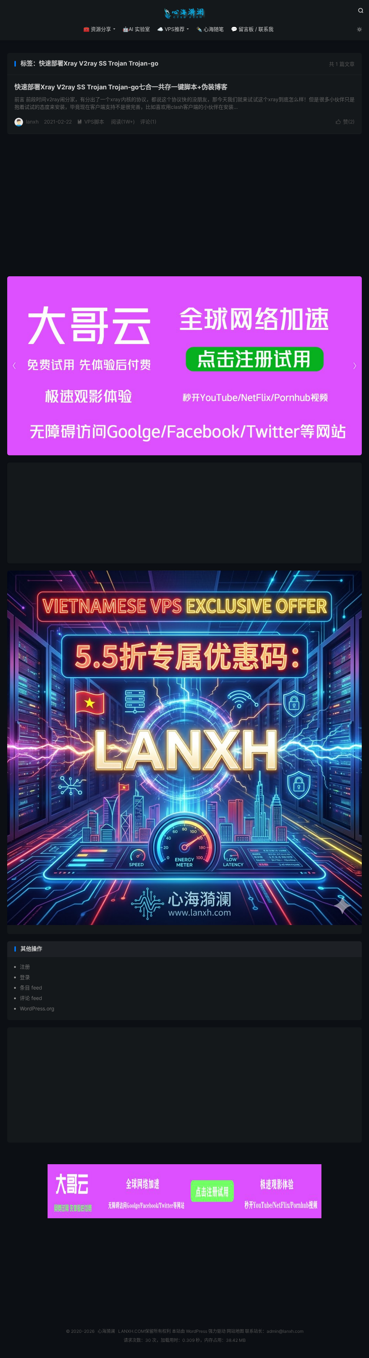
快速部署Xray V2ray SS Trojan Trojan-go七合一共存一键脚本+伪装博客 (120, 87)
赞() (345, 122)
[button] (354, 366)
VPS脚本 (90, 122)
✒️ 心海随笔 (210, 29)
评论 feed (31, 998)
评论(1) (148, 122)
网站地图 (235, 1331)
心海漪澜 (184, 13)
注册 (25, 967)
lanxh (32, 122)
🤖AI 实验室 (136, 29)
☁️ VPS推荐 (170, 29)
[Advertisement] (184, 513)
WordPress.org (37, 1008)
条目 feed (31, 987)
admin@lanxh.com (285, 1331)
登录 (25, 977)
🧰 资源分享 (97, 29)
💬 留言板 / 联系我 (252, 29)
